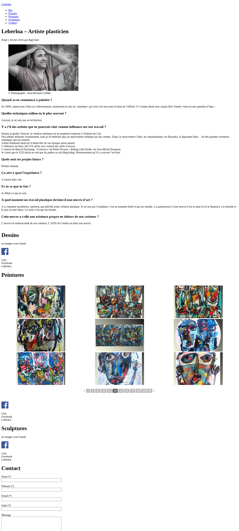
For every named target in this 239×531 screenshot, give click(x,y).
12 (103, 390)
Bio (10, 10)
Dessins (12, 13)
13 (109, 390)
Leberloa (6, 4)
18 (138, 390)
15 (121, 390)
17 (132, 390)
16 (126, 390)
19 (144, 390)
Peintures (13, 16)
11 (98, 390)
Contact (12, 22)
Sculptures (14, 19)
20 (150, 390)
